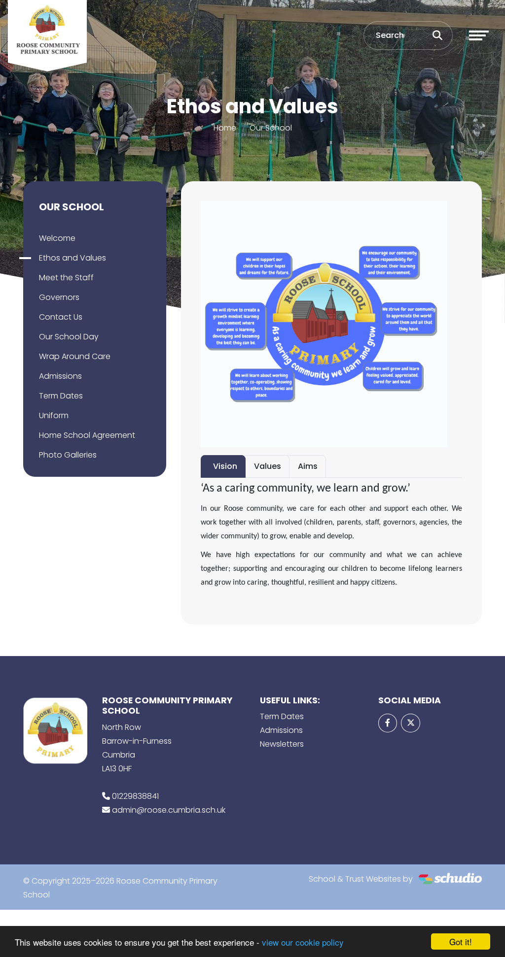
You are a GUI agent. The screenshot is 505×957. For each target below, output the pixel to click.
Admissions (60, 376)
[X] (410, 723)
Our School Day (69, 336)
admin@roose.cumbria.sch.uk (168, 810)
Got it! (460, 941)
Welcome (57, 238)
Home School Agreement (87, 435)
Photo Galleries (68, 455)
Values (267, 466)
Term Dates (61, 395)
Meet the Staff (66, 277)
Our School (271, 127)
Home (225, 127)
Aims (308, 466)
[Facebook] (387, 723)
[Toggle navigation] (479, 35)
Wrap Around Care (74, 356)
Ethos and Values (72, 258)
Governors (59, 297)
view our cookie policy (303, 942)
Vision (225, 466)
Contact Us (60, 317)
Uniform (54, 415)
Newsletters (282, 744)
